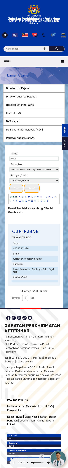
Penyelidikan (14, 410)
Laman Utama (18, 75)
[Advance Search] (44, 48)
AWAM (65, 130)
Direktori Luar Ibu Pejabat (21, 96)
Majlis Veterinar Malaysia (21, 406)
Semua (13, 197)
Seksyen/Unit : (19, 175)
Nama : (14, 153)
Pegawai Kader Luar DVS (20, 137)
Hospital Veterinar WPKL (20, 104)
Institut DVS (13, 113)
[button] (16, 188)
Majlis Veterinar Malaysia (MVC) (24, 129)
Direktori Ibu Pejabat (18, 88)
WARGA (65, 143)
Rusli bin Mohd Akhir (26, 231)
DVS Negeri (12, 121)
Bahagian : (16, 164)
